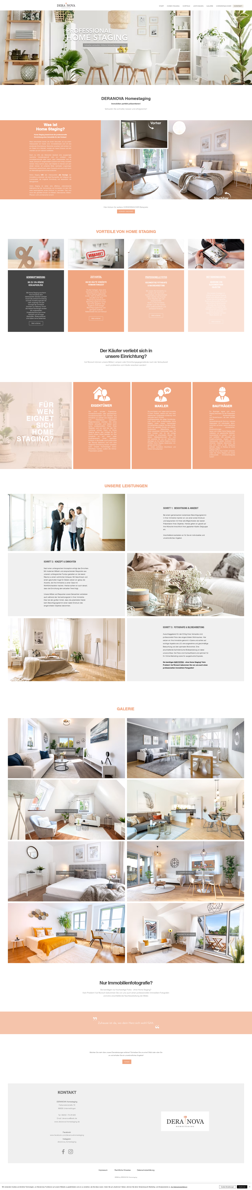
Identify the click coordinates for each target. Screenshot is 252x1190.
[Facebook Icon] (63, 1151)
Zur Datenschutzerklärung (179, 1187)
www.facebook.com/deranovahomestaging (67, 1135)
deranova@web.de (69, 1118)
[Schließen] (249, 1186)
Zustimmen (242, 1187)
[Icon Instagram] (70, 1151)
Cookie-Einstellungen (227, 1187)
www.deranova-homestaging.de (67, 1122)
